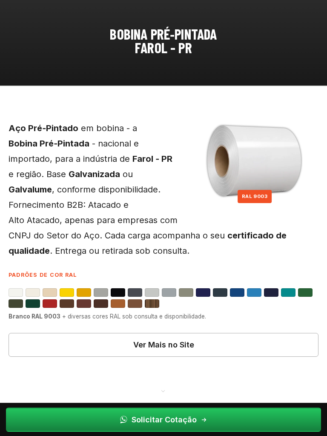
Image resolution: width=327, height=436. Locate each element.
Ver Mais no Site (163, 344)
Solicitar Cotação (164, 419)
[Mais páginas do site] (163, 390)
